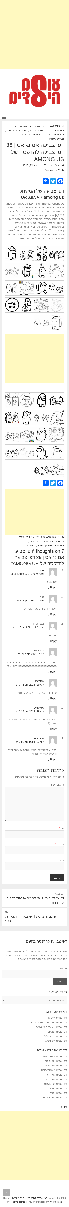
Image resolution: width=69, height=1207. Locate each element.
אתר (61, 860)
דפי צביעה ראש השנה (55, 1056)
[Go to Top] (6, 1192)
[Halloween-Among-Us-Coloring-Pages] (26, 446)
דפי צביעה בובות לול (55, 1036)
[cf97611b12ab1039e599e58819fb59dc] (41, 446)
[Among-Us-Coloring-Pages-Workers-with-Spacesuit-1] (41, 429)
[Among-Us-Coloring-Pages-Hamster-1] (12, 299)
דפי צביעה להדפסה (16, 130)
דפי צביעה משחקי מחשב (50, 545)
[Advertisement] (34, 34)
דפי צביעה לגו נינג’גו (56, 1040)
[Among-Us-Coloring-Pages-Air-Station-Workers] (26, 247)
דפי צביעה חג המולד (55, 1079)
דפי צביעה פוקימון (57, 1031)
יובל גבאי (55, 165)
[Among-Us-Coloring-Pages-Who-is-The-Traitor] (56, 429)
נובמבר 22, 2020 (32, 165)
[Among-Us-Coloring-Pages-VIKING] (26, 411)
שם (61, 828)
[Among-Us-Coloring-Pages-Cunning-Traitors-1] (56, 282)
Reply (52, 587)
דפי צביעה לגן (36, 130)
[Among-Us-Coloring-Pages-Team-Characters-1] (41, 411)
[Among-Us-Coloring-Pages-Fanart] (56, 299)
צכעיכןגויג (38, 650)
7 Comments (52, 170)
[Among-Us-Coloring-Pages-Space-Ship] (12, 394)
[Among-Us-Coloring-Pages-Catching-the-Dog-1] (12, 265)
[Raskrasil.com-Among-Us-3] (12, 446)
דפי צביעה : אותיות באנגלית (51, 1027)
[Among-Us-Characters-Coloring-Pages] (56, 247)
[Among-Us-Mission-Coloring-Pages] (12, 429)
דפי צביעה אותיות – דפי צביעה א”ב (47, 1022)
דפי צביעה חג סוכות (56, 1065)
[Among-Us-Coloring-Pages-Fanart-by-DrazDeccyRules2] (41, 299)
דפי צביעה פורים (57, 1088)
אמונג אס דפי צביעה (53, 541)
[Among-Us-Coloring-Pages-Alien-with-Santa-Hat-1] (12, 247)
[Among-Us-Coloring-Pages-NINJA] (41, 394)
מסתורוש (39, 681)
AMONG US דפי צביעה (32, 537)
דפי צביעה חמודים (25, 126)
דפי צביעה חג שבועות (55, 1097)
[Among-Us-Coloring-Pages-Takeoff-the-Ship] (56, 411)
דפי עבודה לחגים (57, 1018)
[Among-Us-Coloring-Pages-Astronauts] (56, 265)
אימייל (59, 844)
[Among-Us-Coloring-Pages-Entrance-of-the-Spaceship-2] (26, 282)
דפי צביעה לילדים (54, 134)
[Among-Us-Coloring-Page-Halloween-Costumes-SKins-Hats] (41, 247)
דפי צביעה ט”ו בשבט (55, 1083)
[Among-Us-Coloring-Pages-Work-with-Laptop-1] (26, 429)
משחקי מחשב (56, 138)
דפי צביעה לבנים (55, 130)
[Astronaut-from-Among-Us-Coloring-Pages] (56, 446)
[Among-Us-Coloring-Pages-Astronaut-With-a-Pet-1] (41, 265)
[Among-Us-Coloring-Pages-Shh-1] (26, 394)
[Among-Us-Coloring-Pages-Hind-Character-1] (41, 316)
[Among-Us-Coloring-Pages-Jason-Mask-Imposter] (56, 394)
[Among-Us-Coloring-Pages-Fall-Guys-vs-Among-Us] (12, 282)
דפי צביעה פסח (58, 1093)
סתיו (41, 570)
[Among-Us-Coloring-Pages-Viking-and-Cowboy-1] (12, 411)
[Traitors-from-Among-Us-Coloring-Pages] (56, 463)
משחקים (30, 545)
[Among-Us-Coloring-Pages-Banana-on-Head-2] (26, 265)
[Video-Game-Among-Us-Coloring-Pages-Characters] (41, 463)
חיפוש (63, 968)
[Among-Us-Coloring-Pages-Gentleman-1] (26, 299)
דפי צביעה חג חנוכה (56, 1074)
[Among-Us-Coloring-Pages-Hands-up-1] (56, 316)
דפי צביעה (43, 126)
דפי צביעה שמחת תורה (54, 1070)
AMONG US (57, 126)
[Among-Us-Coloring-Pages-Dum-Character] (41, 282)
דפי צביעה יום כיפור (56, 1061)
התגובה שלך (56, 784)
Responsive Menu (4, 117)
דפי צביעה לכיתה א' (32, 134)
